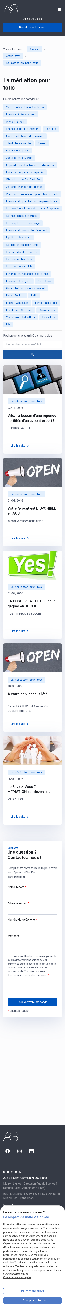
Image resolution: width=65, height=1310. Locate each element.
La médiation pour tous (22, 63)
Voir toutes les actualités (25, 107)
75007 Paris (25, 1178)
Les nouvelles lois (19, 259)
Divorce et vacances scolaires (27, 273)
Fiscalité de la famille (23, 179)
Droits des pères (17, 150)
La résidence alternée (21, 215)
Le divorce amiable (19, 266)
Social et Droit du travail (25, 136)
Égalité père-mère (18, 237)
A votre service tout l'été (27, 694)
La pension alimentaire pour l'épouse (32, 208)
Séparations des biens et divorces (30, 165)
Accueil (34, 49)
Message (15, 936)
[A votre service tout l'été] (32, 657)
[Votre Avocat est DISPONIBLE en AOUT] (32, 472)
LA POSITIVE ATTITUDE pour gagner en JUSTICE (31, 603)
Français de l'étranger (22, 128)
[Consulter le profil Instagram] (19, 1151)
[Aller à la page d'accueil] (10, 8)
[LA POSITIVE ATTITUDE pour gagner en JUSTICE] (32, 565)
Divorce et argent (18, 281)
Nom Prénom (17, 887)
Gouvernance (47, 310)
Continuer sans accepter (17, 1277)
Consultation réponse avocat (25, 288)
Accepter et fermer (34, 1300)
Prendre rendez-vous (32, 27)
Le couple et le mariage (23, 223)
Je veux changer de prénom (24, 186)
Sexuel (42, 143)
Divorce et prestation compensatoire (31, 201)
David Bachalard (46, 302)
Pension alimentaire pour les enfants (32, 194)
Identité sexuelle (18, 143)
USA (8, 324)
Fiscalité (48, 317)
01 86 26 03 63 (32, 18)
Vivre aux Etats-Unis (20, 317)
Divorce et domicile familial (26, 230)
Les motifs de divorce (21, 252)
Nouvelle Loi (15, 295)
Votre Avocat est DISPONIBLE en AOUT (32, 511)
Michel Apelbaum (17, 302)
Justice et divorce (19, 157)
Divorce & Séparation (20, 114)
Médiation (44, 281)
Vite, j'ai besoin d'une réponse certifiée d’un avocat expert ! (32, 418)
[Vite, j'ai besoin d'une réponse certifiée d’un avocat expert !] (32, 379)
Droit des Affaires (19, 310)
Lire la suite (17, 445)
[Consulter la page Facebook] (7, 1151)
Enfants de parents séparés (25, 172)
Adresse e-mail (18, 903)
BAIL (34, 295)
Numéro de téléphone (22, 919)
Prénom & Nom (15, 121)
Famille (51, 128)
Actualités (13, 56)
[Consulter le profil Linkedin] (31, 1151)
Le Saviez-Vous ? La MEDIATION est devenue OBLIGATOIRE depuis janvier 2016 (31, 789)
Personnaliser (34, 1291)
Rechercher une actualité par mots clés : (28, 335)
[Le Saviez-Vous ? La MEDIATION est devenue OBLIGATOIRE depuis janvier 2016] (32, 750)
